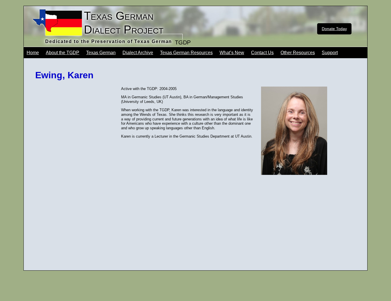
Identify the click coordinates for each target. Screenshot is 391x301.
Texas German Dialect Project (123, 22)
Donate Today (334, 28)
